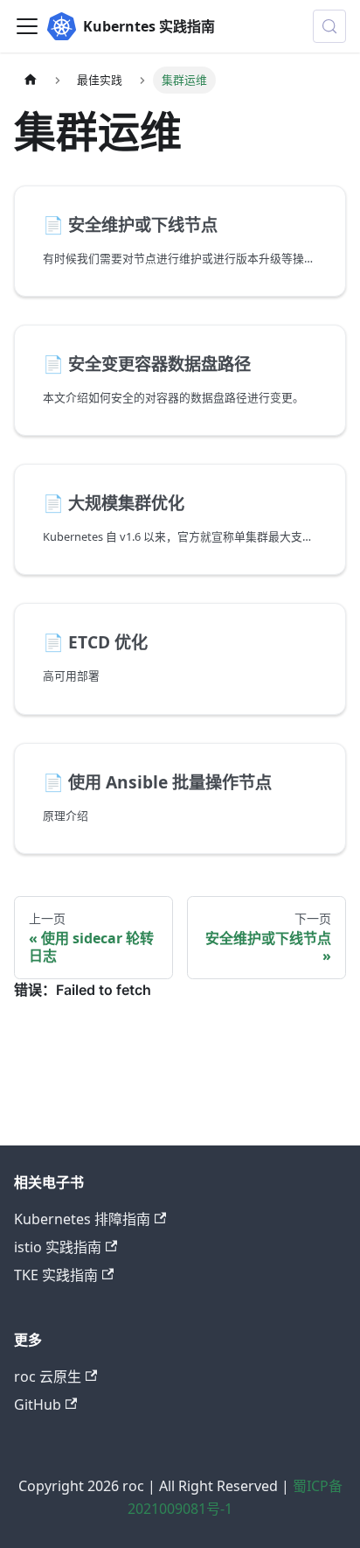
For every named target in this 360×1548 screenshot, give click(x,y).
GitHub (37, 1404)
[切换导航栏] (27, 26)
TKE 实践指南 (56, 1275)
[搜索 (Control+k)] (329, 26)
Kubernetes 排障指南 (82, 1219)
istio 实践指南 (57, 1247)
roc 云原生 (47, 1376)
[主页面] (30, 80)
